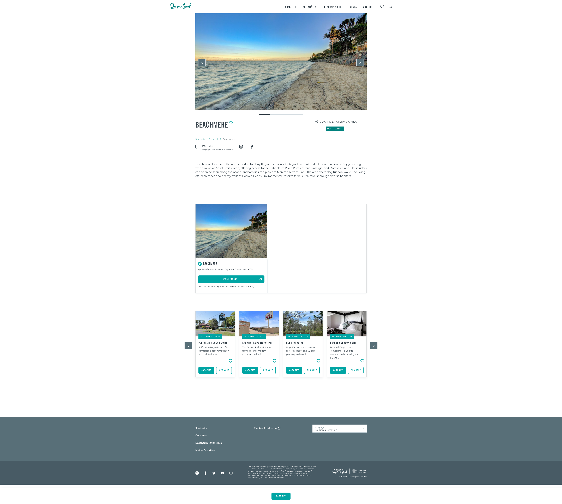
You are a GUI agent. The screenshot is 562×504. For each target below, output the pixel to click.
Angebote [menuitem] (368, 7)
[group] (215, 346)
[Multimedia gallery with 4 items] (281, 64)
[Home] (180, 8)
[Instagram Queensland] (197, 473)
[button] (202, 62)
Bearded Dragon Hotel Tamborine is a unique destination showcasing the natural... (344, 352)
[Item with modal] (281, 61)
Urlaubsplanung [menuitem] (332, 7)
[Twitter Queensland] (214, 473)
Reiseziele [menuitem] (290, 7)
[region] (281, 170)
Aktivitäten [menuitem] (309, 7)
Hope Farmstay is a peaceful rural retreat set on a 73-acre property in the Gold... (300, 351)
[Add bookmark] (231, 123)
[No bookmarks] (382, 6)
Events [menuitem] (353, 7)
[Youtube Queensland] (222, 473)
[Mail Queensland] (231, 473)
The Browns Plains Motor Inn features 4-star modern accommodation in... (257, 351)
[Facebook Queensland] (205, 473)
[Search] (390, 6)
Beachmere (211, 124)
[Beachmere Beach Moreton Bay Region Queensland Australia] (281, 61)
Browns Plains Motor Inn (257, 342)
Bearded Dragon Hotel (343, 342)
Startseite (200, 139)
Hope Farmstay (294, 342)
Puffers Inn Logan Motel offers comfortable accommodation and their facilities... (213, 351)
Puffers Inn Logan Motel (213, 342)
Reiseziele (214, 139)
